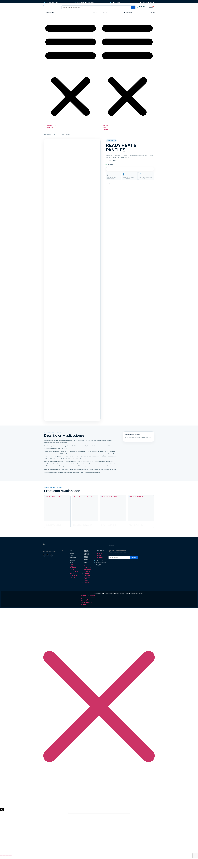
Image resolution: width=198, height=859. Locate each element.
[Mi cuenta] (138, 7)
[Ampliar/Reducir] (1, 856)
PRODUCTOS (129, 12)
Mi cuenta (142, 6)
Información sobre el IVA (86, 554)
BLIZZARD (72, 553)
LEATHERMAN (73, 557)
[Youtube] (51, 555)
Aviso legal (86, 559)
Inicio (45, 134)
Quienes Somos (50, 12)
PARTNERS (152, 12)
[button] (70, 69)
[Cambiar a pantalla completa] (4, 856)
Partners (85, 564)
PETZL (71, 558)
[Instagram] (44, 555)
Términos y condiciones (86, 551)
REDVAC (71, 562)
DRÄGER (71, 555)
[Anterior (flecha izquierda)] (1, 858)
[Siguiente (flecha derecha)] (4, 858)
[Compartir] (7, 856)
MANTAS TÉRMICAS (52, 134)
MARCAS (105, 12)
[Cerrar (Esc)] (10, 856)
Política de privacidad (86, 557)
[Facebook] (48, 555)
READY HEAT (72, 560)
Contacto (95, 12)
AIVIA (71, 550)
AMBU (71, 552)
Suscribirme (134, 557)
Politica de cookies (86, 562)
